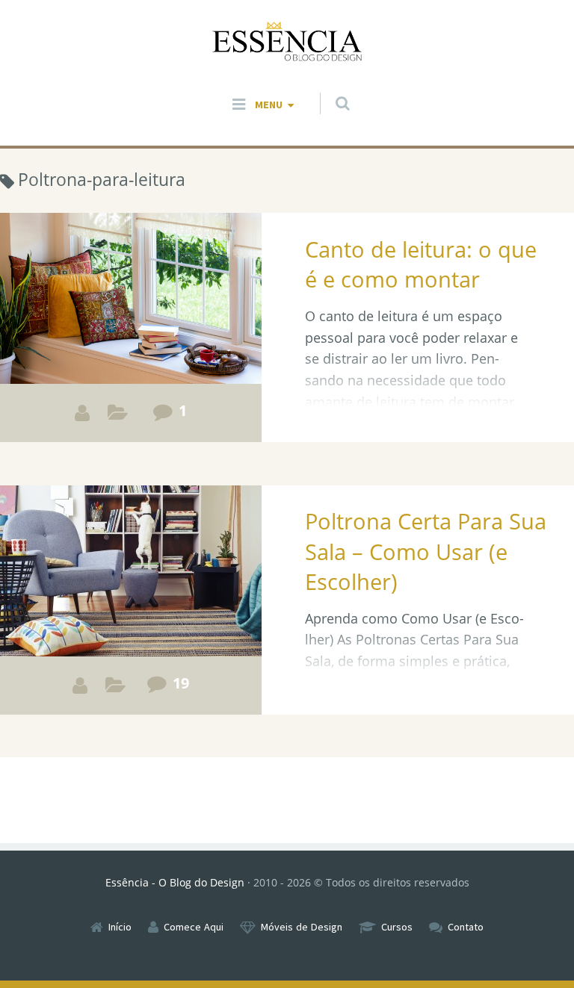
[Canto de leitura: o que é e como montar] (131, 327)
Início (120, 927)
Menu (269, 104)
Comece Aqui (193, 927)
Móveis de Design (301, 927)
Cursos (397, 927)
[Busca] (328, 89)
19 (181, 682)
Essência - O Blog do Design (174, 882)
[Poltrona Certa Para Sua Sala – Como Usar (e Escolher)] (131, 600)
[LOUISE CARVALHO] (82, 413)
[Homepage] (287, 42)
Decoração (115, 689)
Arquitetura (117, 416)
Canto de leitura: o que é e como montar (421, 263)
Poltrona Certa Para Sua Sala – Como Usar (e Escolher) (425, 551)
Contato (466, 927)
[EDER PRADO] (80, 685)
